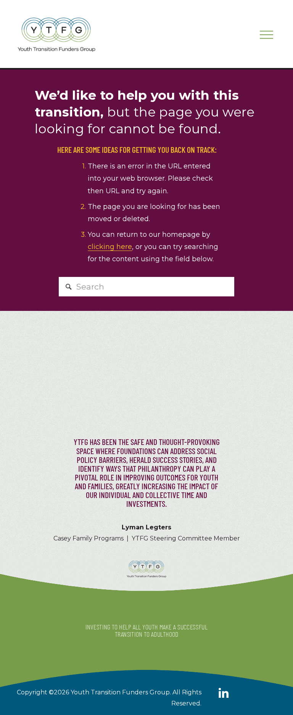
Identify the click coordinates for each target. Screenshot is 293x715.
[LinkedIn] (223, 693)
